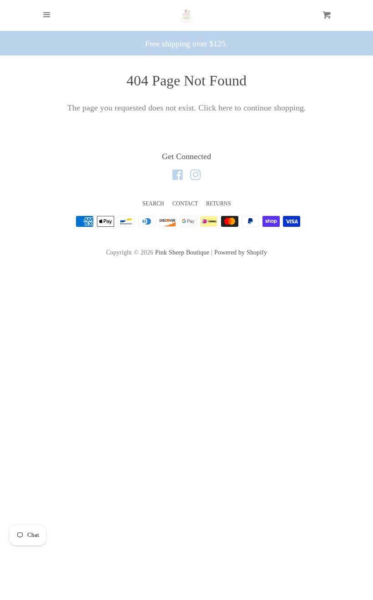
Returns (218, 203)
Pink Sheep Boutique (182, 252)
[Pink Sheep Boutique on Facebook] (177, 176)
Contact (185, 203)
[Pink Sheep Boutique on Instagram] (195, 176)
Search (153, 203)
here (225, 107)
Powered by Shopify (240, 252)
